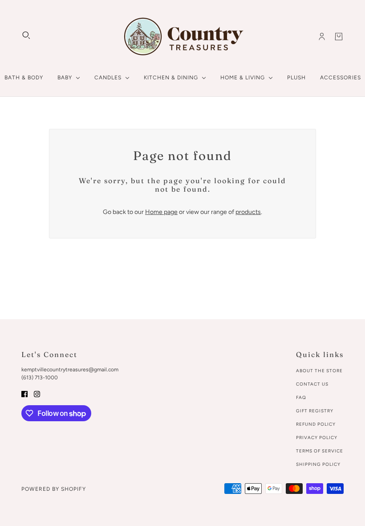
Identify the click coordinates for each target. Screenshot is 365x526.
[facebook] (24, 393)
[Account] (322, 36)
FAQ (301, 397)
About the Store (319, 371)
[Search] (26, 35)
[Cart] (339, 36)
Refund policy (316, 424)
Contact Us (312, 384)
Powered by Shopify (53, 489)
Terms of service (319, 451)
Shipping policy (318, 464)
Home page (161, 212)
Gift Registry (314, 411)
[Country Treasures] (183, 36)
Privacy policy (316, 437)
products (248, 212)
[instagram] (37, 393)
